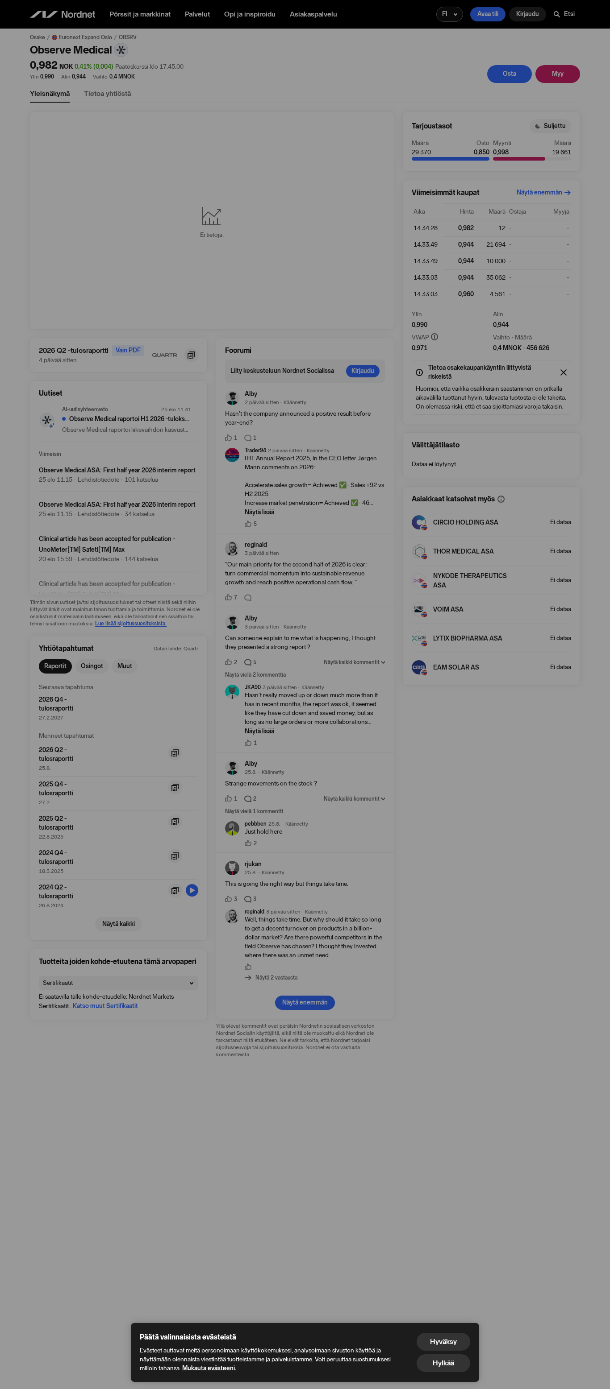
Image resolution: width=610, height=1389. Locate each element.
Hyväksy (443, 1341)
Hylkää (443, 1363)
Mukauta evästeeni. (209, 1368)
